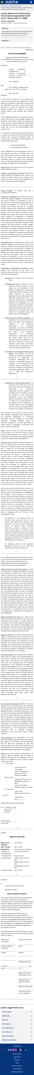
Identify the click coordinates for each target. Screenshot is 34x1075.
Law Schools (6, 1024)
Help (17, 1063)
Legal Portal (17, 1057)
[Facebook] (13, 1050)
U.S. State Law (7, 1032)
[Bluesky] (21, 1050)
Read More (5, 41)
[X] (23, 1050)
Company (17, 1060)
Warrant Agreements (20, 23)
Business (5, 1020)
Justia (2, 6)
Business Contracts (15, 6)
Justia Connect (17, 1054)
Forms (7, 6)
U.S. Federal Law (7, 1028)
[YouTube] (11, 1050)
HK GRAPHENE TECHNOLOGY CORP (11, 7)
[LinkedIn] (9, 1050)
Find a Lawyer (7, 1012)
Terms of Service (17, 1066)
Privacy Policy (17, 1069)
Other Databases (8, 1036)
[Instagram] (16, 1050)
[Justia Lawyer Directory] (25, 1050)
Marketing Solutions (9, 1040)
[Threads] (18, 1050)
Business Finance (6, 23)
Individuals (6, 1016)
